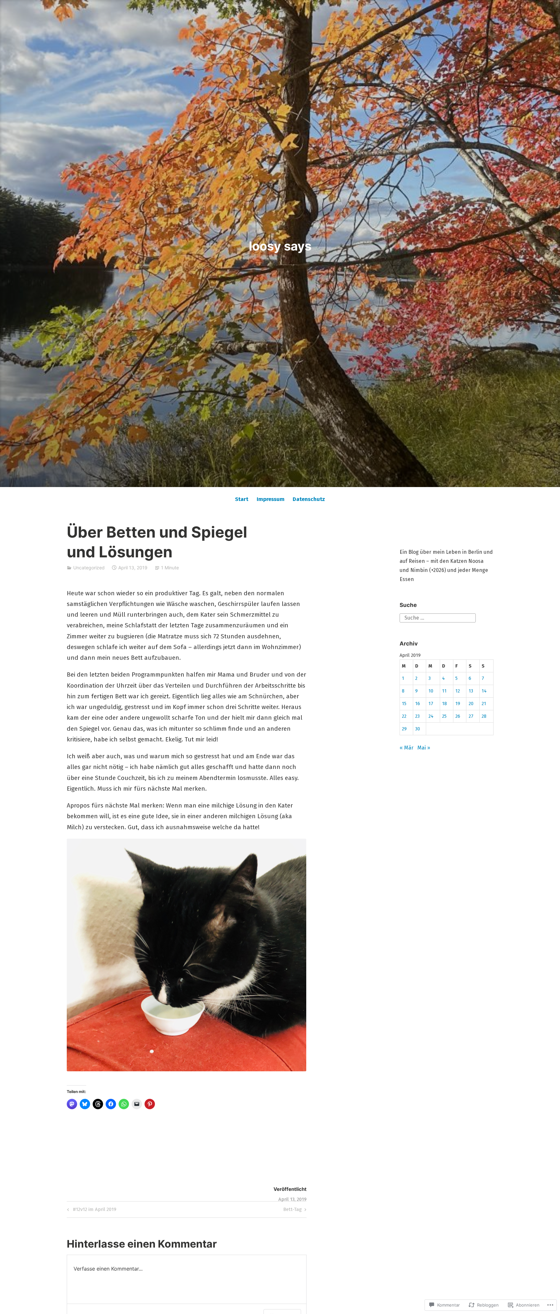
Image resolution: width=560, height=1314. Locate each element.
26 (457, 716)
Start (241, 499)
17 (430, 703)
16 (417, 703)
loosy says (280, 245)
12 (457, 691)
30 (417, 729)
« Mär (407, 748)
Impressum (271, 499)
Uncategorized (89, 567)
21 (484, 703)
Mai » (423, 748)
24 (431, 716)
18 (444, 703)
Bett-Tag (292, 1210)
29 (404, 729)
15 (404, 703)
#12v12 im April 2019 (90, 1210)
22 (404, 716)
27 (471, 716)
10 (430, 691)
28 (484, 716)
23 (417, 716)
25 (444, 716)
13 (471, 691)
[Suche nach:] (438, 617)
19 (457, 703)
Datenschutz (309, 499)
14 (484, 691)
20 (471, 703)
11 (444, 691)
